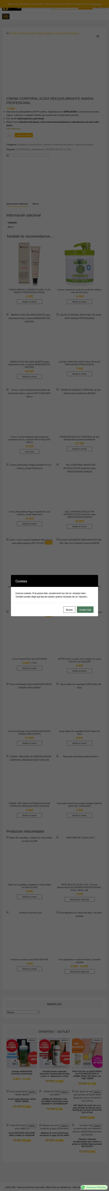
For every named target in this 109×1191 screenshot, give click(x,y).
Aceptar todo (85, 609)
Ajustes (69, 609)
